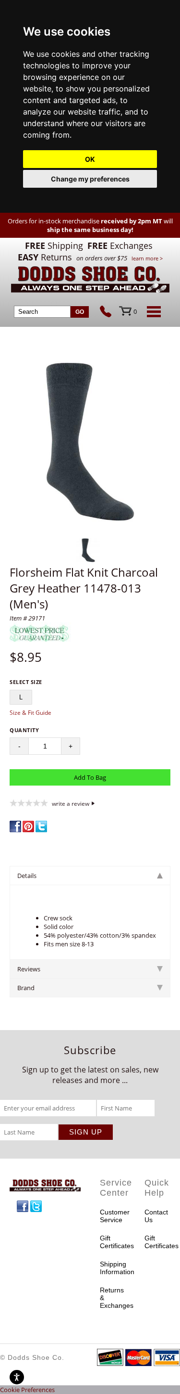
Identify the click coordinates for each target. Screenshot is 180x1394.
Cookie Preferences (27, 1389)
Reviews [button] (28, 969)
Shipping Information (113, 1268)
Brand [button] (26, 987)
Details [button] (26, 875)
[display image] (88, 550)
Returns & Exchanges (113, 1297)
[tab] (90, 875)
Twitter (36, 1206)
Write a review (70, 803)
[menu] (152, 311)
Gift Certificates (113, 1242)
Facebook (22, 1206)
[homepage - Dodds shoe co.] (90, 281)
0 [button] (135, 311)
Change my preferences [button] (90, 179)
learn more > (147, 258)
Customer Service (113, 1216)
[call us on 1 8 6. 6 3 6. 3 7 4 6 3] (109, 312)
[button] (90, 442)
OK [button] (90, 159)
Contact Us (156, 1216)
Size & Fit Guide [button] (30, 713)
